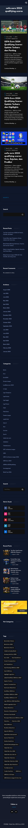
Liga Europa (6, 396)
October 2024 (7, 322)
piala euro (6, 721)
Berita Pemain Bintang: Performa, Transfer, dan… (16, 570)
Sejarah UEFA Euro (8, 731)
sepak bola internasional (10, 734)
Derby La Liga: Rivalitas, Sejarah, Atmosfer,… (16, 580)
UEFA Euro (18, 771)
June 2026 (6, 297)
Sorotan (5, 430)
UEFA (4, 453)
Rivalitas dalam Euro (9, 727)
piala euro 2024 (16, 721)
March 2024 (6, 344)
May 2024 (5, 337)
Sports (4, 434)
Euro (4, 373)
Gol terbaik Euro (8, 664)
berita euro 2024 (8, 644)
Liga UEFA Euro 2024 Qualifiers (12, 701)
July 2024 (5, 329)
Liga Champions (7, 392)
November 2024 (7, 319)
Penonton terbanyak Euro (10, 711)
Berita (4, 370)
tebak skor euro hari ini (10, 754)
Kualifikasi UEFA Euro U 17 (10, 697)
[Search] (23, 488)
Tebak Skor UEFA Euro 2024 (16, 824)
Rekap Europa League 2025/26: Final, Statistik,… (15, 589)
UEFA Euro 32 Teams (9, 774)
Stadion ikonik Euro (9, 741)
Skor (4, 426)
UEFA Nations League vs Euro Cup (12, 777)
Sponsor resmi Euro (9, 737)
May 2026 (5, 300)
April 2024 (6, 340)
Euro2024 (8, 38)
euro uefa (6, 657)
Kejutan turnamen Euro (10, 684)
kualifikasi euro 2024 (8, 385)
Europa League (7, 381)
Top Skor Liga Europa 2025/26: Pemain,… (16, 551)
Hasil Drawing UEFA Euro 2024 (11, 667)
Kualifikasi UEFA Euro (9, 691)
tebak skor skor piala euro (11, 764)
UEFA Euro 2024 (7, 460)
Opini (4, 407)
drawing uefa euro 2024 (10, 654)
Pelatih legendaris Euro (10, 704)
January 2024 (7, 351)
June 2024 (6, 333)
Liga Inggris (6, 400)
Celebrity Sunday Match (10, 651)
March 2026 (6, 308)
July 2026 (5, 293)
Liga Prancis (6, 404)
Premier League (7, 415)
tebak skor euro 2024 (9, 751)
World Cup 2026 (7, 472)
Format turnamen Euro (9, 661)
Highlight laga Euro (9, 674)
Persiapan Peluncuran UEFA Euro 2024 (13, 717)
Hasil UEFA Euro (8, 671)
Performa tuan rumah (9, 714)
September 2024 (7, 326)
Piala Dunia (6, 411)
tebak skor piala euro (9, 757)
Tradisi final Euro (8, 771)
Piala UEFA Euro (8, 724)
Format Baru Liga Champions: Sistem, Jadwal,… (16, 561)
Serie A (5, 423)
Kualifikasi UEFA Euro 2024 (10, 694)
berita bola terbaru (9, 641)
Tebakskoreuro (14, 38)
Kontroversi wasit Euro (10, 687)
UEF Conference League (9, 449)
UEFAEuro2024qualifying (9, 464)
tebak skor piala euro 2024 (11, 761)
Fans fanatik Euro (16, 657)
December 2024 (7, 315)
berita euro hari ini (9, 647)
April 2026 (6, 304)
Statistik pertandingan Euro (11, 744)
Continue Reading (9, 68)
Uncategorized (7, 468)
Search (5, 209)
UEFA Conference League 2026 (11, 457)
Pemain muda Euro (8, 707)
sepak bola (6, 419)
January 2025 (6, 311)
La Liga (5, 389)
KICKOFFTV (6, 197)
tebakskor (5, 442)
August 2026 (6, 289)
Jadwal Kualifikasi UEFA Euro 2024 (12, 677)
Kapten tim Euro (8, 681)
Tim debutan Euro (8, 767)
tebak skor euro (7, 438)
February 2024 (7, 348)
